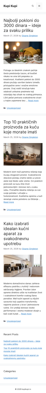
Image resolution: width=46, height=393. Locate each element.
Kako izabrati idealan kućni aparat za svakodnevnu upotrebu (16, 233)
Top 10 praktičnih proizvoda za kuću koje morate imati (21, 126)
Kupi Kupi (10, 6)
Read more (33, 100)
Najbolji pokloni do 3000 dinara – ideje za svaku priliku (22, 25)
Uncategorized (14, 108)
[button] (32, 6)
